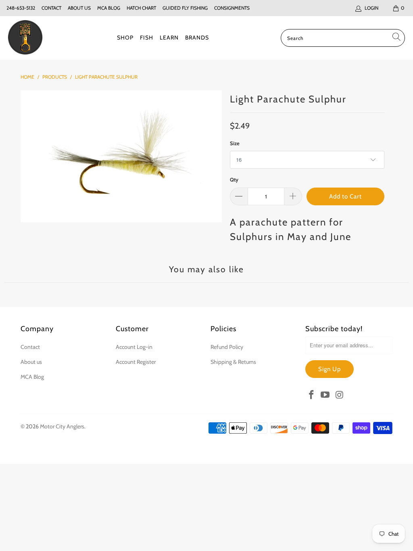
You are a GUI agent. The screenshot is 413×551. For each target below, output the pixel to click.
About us (79, 8)
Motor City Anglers (62, 426)
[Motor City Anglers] (25, 38)
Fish (146, 37)
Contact (51, 8)
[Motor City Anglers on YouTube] (325, 395)
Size (235, 143)
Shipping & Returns (233, 361)
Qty (234, 179)
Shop (125, 37)
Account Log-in (134, 347)
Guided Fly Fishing (185, 8)
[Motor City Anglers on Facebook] (311, 395)
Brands (197, 37)
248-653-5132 (20, 8)
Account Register (136, 361)
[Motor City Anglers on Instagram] (340, 395)
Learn (169, 37)
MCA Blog (108, 8)
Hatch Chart (141, 8)
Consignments (232, 8)
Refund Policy (227, 347)
